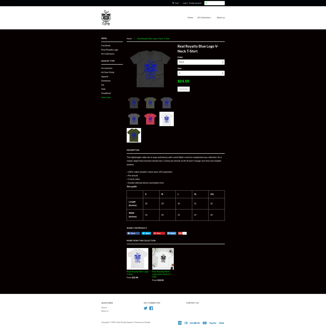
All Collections (204, 18)
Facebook (105, 45)
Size (180, 68)
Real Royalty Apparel (124, 322)
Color (180, 57)
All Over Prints (107, 72)
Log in (185, 3)
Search (104, 308)
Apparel (104, 77)
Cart (177, 3)
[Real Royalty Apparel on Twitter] (145, 308)
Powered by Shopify (142, 322)
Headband (106, 93)
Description (133, 150)
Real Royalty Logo (109, 50)
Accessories (106, 68)
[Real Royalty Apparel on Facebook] (151, 308)
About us (221, 18)
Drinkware (106, 81)
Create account (195, 3)
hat (102, 85)
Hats (103, 89)
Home (190, 18)
